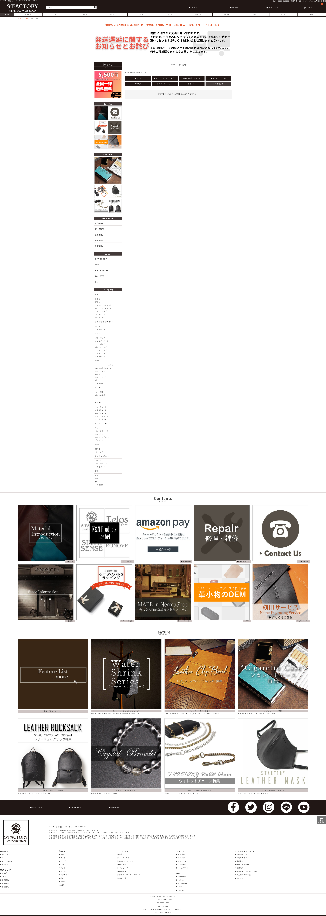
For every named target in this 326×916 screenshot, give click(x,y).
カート (315, 5)
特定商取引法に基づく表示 (247, 871)
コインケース (100, 314)
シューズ (98, 479)
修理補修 (122, 864)
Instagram (182, 883)
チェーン (198, 14)
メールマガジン (184, 868)
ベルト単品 (99, 392)
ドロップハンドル (101, 464)
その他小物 (99, 383)
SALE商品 (99, 229)
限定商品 (99, 235)
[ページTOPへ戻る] (321, 910)
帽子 (97, 482)
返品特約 (240, 861)
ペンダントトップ (101, 431)
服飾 (311, 14)
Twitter (181, 880)
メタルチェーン (101, 410)
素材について (124, 854)
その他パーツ (100, 467)
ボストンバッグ (101, 347)
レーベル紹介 (124, 858)
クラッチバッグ (101, 350)
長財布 (97, 299)
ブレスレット (100, 440)
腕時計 (97, 449)
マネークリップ (101, 311)
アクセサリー (226, 14)
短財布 (97, 302)
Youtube (181, 890)
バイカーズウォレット (103, 308)
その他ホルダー (101, 329)
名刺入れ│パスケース (103, 368)
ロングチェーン (101, 413)
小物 (141, 14)
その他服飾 (99, 485)
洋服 (97, 475)
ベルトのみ (99, 452)
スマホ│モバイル (101, 371)
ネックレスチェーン (102, 437)
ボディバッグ (100, 338)
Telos (98, 265)
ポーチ (97, 380)
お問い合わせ (114, 807)
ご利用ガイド (241, 858)
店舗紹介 (122, 871)
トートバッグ (100, 344)
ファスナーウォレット (103, 305)
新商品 (4, 873)
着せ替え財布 (100, 317)
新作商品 (28, 14)
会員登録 (234, 7)
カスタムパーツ (102, 456)
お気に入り (273, 7)
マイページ (182, 864)
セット (97, 398)
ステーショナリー (101, 377)
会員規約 (240, 868)
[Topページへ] (22, 7)
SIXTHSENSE (101, 270)
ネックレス (99, 434)
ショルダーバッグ (101, 341)
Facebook (182, 877)
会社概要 (240, 878)
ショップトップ (36, 807)
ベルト (170, 14)
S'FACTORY (101, 259)
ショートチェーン (101, 416)
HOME (20, 18)
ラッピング (123, 868)
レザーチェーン (101, 407)
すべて (139, 78)
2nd (97, 282)
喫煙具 (97, 374)
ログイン (194, 7)
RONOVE (99, 276)
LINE (180, 887)
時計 (255, 14)
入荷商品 (99, 246)
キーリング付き (101, 419)
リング (97, 428)
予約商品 (99, 240)
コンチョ (98, 461)
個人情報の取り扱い (244, 875)
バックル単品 (100, 395)
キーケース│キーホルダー (105, 365)
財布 (56, 14)
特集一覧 (122, 878)
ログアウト (182, 861)
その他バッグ (100, 356)
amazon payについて (128, 861)
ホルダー (113, 14)
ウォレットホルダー (104, 322)
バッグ (85, 14)
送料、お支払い (242, 864)
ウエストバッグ (101, 353)
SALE (4, 877)
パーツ (283, 14)
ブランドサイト (75, 807)
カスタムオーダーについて (130, 875)
